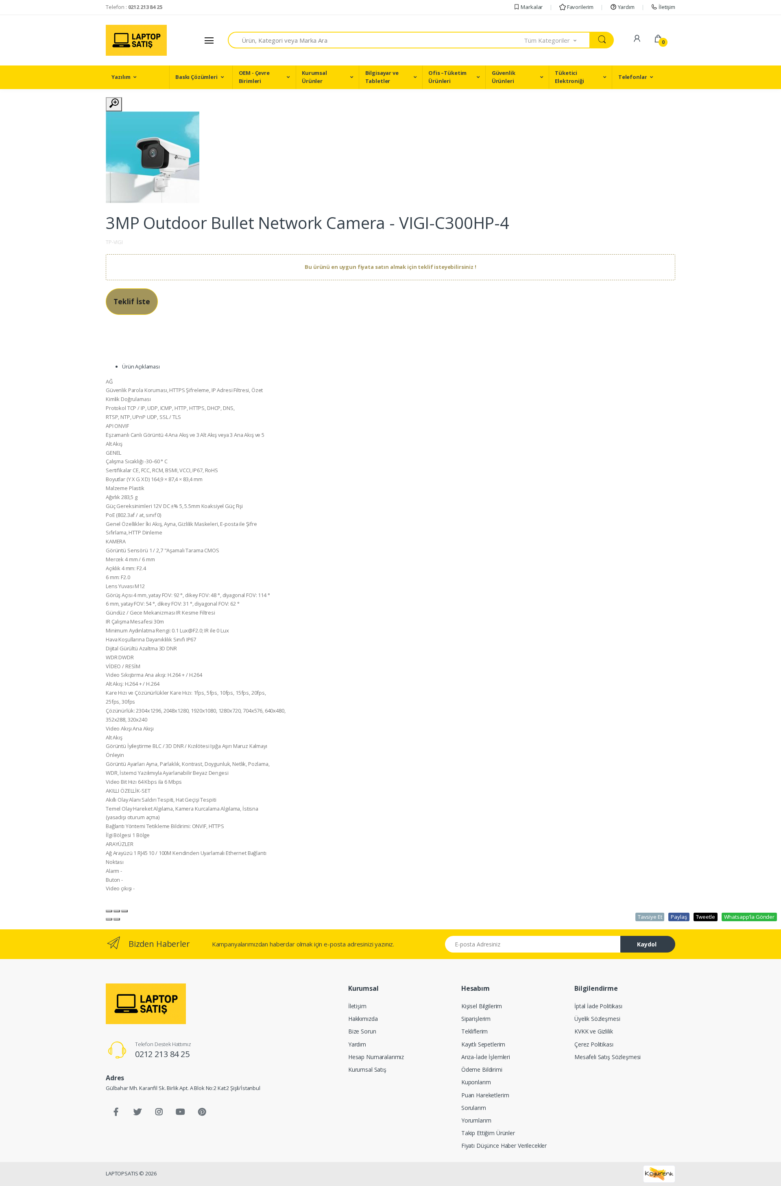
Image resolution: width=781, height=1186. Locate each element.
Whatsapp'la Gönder (749, 916)
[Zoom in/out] (124, 911)
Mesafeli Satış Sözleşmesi (607, 1057)
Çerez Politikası (593, 1044)
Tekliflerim (474, 1031)
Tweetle (705, 916)
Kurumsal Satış (367, 1069)
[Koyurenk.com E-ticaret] (659, 1173)
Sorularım (473, 1108)
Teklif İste (131, 301)
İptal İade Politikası (598, 1006)
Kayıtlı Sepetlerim (483, 1044)
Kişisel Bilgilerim (481, 1006)
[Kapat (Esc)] (109, 911)
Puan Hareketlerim (485, 1095)
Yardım (626, 7)
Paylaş (679, 916)
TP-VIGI (114, 242)
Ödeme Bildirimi (481, 1069)
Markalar (531, 7)
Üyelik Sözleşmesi (597, 1018)
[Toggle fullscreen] (116, 911)
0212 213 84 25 (162, 1054)
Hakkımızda (363, 1018)
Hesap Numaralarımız (376, 1057)
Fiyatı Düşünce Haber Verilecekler (504, 1145)
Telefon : (134, 7)
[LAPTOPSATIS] (146, 1003)
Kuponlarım (476, 1082)
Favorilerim (579, 7)
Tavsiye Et (650, 916)
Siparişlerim (476, 1018)
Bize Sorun (362, 1031)
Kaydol (647, 944)
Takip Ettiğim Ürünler (488, 1133)
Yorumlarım (476, 1120)
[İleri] (116, 919)
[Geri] (109, 919)
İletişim (666, 7)
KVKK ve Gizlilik (593, 1031)
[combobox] (376, 40)
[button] (557, 40)
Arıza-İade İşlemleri (485, 1057)
